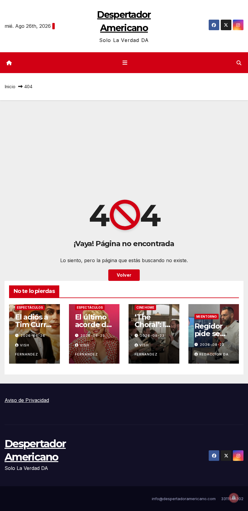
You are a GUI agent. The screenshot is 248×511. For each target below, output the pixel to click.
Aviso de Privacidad (27, 400)
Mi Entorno (206, 316)
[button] (239, 63)
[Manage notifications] (234, 498)
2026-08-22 (212, 344)
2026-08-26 (33, 335)
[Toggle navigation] (125, 63)
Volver (124, 275)
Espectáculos (30, 307)
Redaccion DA (214, 354)
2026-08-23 (152, 335)
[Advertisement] (124, 145)
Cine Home (145, 307)
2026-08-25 (92, 335)
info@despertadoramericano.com (184, 498)
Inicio (10, 86)
